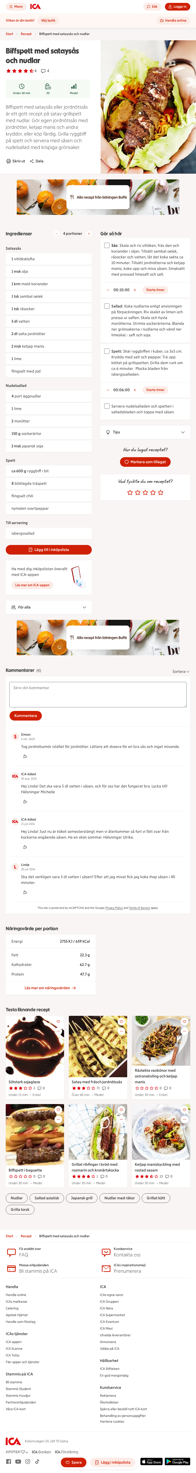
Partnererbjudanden (21, 1402)
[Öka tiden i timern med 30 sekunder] (135, 290)
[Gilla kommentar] (25, 756)
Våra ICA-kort (16, 1409)
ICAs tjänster (17, 1333)
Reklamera (108, 1396)
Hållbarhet (109, 1360)
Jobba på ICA (109, 1349)
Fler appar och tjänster (22, 1362)
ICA (103, 1286)
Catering (12, 1308)
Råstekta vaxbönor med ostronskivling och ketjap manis (156, 1076)
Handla (12, 1286)
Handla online (16, 1295)
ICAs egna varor (111, 1295)
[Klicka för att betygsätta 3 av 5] (145, 493)
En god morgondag (114, 1375)
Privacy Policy (114, 908)
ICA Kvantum (109, 1322)
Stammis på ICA (19, 1374)
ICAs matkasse (16, 1302)
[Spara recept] (58, 1021)
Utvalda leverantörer (115, 1335)
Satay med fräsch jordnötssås (97, 1082)
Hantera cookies (112, 1422)
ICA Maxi (106, 1328)
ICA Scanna (14, 1349)
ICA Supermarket (112, 1315)
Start (9, 34)
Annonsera (108, 1342)
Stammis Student (18, 1389)
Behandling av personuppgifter (123, 1416)
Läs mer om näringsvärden (47, 988)
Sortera (179, 671)
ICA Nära (106, 1308)
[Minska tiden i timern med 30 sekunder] (108, 290)
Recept (26, 34)
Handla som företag (20, 1322)
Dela (40, 161)
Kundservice (110, 1387)
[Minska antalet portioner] (56, 234)
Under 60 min (21, 93)
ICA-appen (14, 1342)
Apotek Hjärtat (17, 1315)
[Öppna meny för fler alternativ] (58, 1031)
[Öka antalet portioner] (89, 234)
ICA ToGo (12, 1355)
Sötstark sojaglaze (24, 1082)
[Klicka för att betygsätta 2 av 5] (138, 493)
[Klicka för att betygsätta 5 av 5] (160, 493)
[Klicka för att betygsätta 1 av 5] (130, 493)
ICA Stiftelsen (110, 1369)
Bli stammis (14, 1382)
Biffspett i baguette (25, 1170)
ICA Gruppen (109, 1302)
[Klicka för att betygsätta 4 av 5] (153, 493)
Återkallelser (109, 1402)
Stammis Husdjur (18, 1396)
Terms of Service (139, 908)
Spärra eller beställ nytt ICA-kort (123, 1409)
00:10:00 (122, 290)
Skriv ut (18, 161)
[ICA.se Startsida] (35, 7)
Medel (74, 93)
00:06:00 (121, 390)
